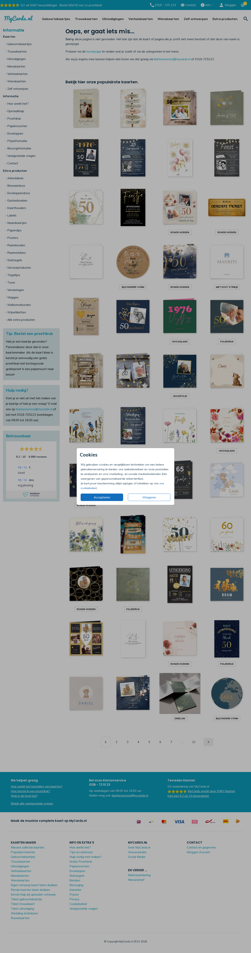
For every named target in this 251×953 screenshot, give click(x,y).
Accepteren (102, 497)
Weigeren (149, 497)
